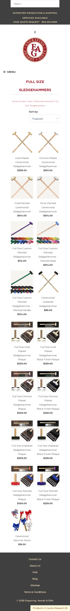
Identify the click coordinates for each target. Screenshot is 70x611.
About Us (35, 566)
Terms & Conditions (35, 592)
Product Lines (25, 101)
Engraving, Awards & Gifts (39, 601)
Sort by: (33, 111)
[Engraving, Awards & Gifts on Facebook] (35, 32)
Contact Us (35, 559)
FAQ (35, 572)
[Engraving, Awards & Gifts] (35, 51)
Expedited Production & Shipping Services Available (35, 14)
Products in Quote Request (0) (50, 608)
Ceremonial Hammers (43, 101)
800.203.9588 (49, 22)
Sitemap (35, 586)
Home (14, 101)
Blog (35, 579)
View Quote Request (26, 22)
